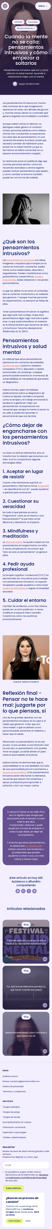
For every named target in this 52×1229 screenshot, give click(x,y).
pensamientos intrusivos (21, 260)
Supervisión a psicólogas (14, 1132)
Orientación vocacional (14, 1127)
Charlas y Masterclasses (14, 1137)
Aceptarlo (43, 485)
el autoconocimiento (14, 772)
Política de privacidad (13, 1086)
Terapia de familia (11, 1117)
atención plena (14, 542)
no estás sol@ (34, 845)
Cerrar (28, 1221)
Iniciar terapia (14, 1221)
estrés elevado (11, 365)
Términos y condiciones (14, 1091)
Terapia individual (11, 1107)
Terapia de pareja (11, 1112)
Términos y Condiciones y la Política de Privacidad (26, 1176)
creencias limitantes (14, 588)
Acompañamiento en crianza (17, 1122)
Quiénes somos (10, 1076)
